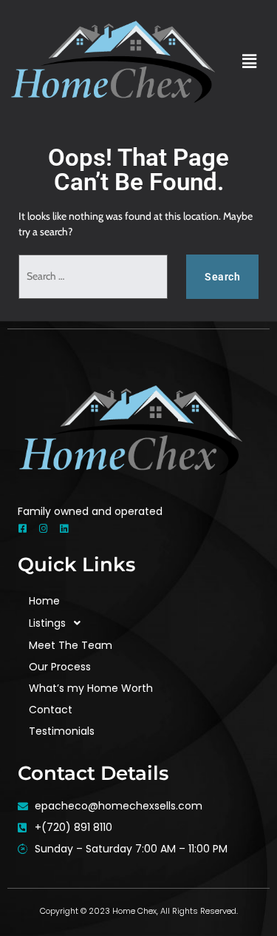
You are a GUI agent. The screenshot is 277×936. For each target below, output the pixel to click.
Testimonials (62, 731)
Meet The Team (70, 645)
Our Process (60, 666)
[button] (249, 61)
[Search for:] (93, 277)
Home (44, 600)
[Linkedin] (64, 528)
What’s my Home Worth (91, 688)
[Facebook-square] (22, 528)
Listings (47, 623)
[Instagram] (43, 528)
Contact (50, 709)
